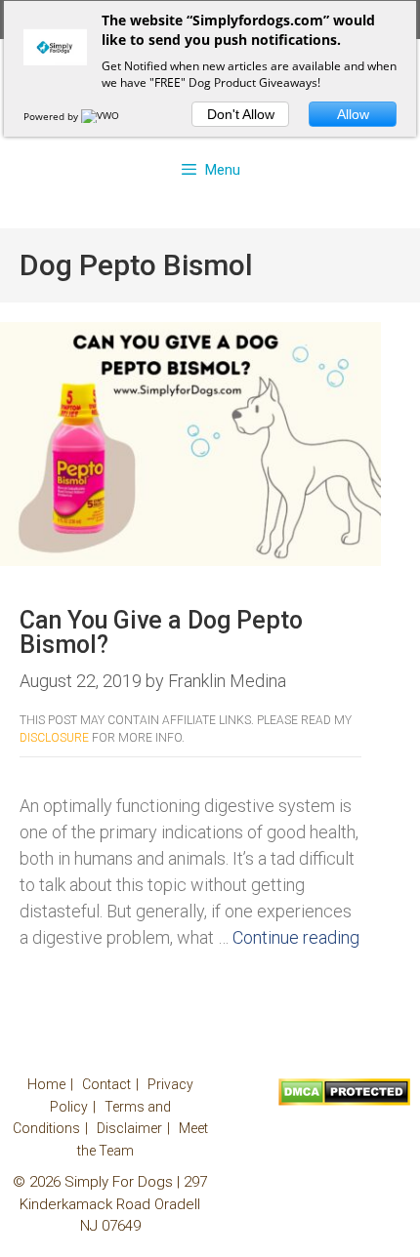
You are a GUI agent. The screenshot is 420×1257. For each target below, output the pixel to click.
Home (46, 1084)
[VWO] (101, 116)
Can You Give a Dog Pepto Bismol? (161, 632)
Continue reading (295, 937)
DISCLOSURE (54, 738)
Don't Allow (240, 114)
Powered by (52, 116)
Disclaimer (129, 1128)
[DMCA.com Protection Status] (344, 1101)
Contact (106, 1084)
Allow (353, 114)
